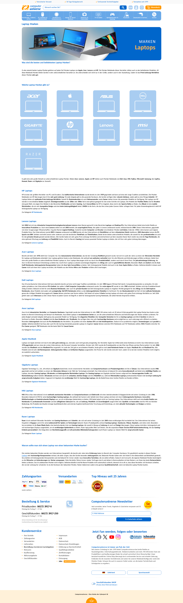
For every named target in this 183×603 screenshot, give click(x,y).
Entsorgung (63, 559)
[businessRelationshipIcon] (131, 7)
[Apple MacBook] (73, 104)
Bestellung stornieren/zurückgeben (39, 547)
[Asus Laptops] (109, 104)
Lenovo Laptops (37, 243)
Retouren (27, 550)
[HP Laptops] (73, 133)
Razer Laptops (37, 433)
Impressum (63, 536)
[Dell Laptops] (146, 104)
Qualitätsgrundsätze (66, 550)
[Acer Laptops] (36, 104)
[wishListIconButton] (142, 7)
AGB (60, 539)
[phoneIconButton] (70, 504)
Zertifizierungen (65, 553)
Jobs (67, 561)
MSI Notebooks (37, 408)
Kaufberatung (29, 553)
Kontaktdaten (64, 556)
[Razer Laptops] (36, 162)
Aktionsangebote (30, 556)
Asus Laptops (36, 330)
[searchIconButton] (123, 7)
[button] (130, 7)
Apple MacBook (37, 356)
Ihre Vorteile (28, 536)
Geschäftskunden (30, 559)
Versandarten (29, 541)
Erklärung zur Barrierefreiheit (70, 547)
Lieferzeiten (28, 544)
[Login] (136, 7)
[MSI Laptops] (146, 133)
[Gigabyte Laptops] (36, 133)
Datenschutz (63, 541)
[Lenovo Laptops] (109, 133)
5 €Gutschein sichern (133, 519)
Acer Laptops (36, 271)
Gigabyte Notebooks (39, 382)
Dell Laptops (36, 299)
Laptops (24, 456)
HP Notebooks (37, 212)
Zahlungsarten (29, 539)
